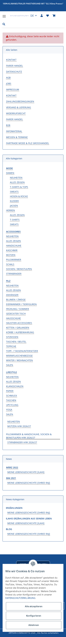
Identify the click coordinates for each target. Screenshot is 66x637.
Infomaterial (14, 131)
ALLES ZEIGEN (17, 182)
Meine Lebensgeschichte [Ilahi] (25, 472)
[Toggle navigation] (4, 15)
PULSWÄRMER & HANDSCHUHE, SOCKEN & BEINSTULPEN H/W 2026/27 (29, 436)
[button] (42, 15)
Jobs (8, 83)
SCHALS (10, 264)
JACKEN (14, 205)
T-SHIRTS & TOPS (19, 186)
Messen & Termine (17, 137)
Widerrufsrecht (16, 113)
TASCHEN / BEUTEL (16, 341)
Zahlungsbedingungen (20, 101)
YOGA (9, 409)
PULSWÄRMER (13, 259)
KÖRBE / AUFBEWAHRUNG (20, 332)
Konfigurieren (33, 615)
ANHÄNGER (12, 294)
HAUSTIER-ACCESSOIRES (19, 322)
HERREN (10, 210)
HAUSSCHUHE (13, 318)
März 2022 (12, 467)
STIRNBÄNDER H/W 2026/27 (22, 442)
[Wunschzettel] (48, 15)
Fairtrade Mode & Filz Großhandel (27, 143)
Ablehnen (33, 625)
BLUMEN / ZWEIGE (16, 299)
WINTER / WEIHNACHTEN (19, 360)
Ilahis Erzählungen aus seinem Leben (29, 518)
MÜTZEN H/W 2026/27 (19, 426)
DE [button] (32, 15)
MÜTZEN (10, 254)
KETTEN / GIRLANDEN (17, 327)
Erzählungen (14, 507)
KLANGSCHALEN (14, 386)
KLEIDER (14, 201)
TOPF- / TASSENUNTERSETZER (22, 350)
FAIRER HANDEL (14, 65)
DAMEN (10, 172)
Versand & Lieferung (18, 107)
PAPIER (9, 390)
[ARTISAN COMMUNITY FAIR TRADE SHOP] (17, 16)
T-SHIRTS (15, 219)
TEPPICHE (11, 346)
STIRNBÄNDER (13, 273)
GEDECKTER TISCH (16, 313)
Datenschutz (14, 71)
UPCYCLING (12, 404)
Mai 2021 (11, 478)
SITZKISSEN (12, 336)
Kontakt (11, 59)
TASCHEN (11, 400)
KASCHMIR (11, 250)
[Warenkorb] (54, 15)
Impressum (12, 89)
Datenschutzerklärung (20, 598)
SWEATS (14, 191)
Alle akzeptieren (33, 606)
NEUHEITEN (16, 177)
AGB (8, 77)
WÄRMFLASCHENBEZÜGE (19, 355)
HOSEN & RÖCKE (19, 196)
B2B (8, 125)
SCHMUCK (11, 395)
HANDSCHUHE (13, 245)
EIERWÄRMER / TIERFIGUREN (21, 304)
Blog (9, 529)
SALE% (9, 365)
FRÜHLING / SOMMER (17, 308)
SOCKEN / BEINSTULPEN (19, 268)
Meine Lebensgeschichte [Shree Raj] (28, 482)
